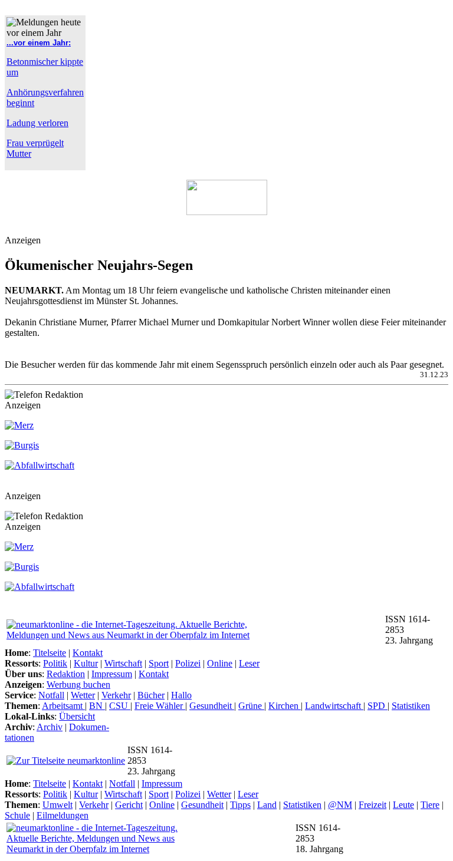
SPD (377, 706)
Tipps (240, 805)
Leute (403, 805)
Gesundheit (211, 706)
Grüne (251, 706)
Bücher (151, 695)
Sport (159, 663)
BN (97, 706)
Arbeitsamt (63, 706)
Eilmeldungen (62, 815)
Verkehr (116, 695)
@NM (340, 805)
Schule (17, 815)
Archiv (50, 727)
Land (267, 805)
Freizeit (372, 805)
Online (219, 663)
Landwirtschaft (334, 706)
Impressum (111, 674)
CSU (119, 706)
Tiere (430, 805)
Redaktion (66, 674)
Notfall (51, 695)
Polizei (188, 663)
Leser (249, 663)
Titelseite (49, 653)
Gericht (129, 805)
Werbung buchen (78, 684)
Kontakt (88, 653)
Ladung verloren (37, 123)
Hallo (181, 695)
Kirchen (284, 706)
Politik (55, 663)
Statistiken (411, 706)
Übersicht (77, 716)
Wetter (83, 695)
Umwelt (57, 805)
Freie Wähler (159, 706)
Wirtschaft (123, 663)
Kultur (86, 663)
